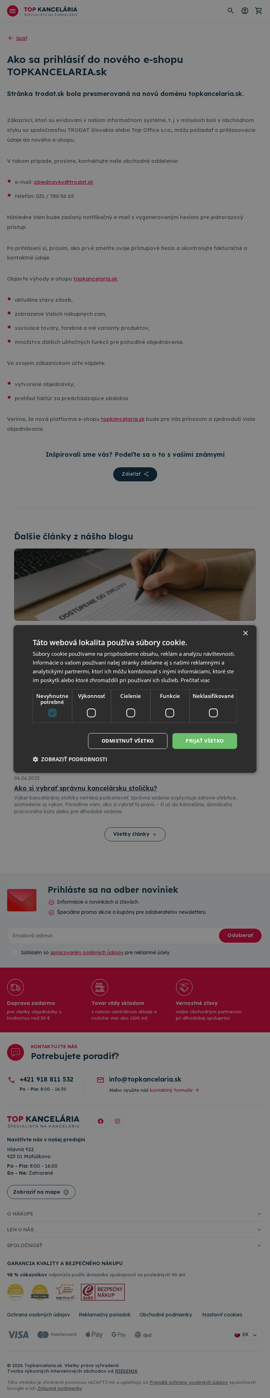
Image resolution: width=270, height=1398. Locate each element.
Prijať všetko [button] (205, 740)
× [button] (245, 633)
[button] (70, 759)
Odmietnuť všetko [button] (128, 740)
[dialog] (134, 699)
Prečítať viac (195, 680)
